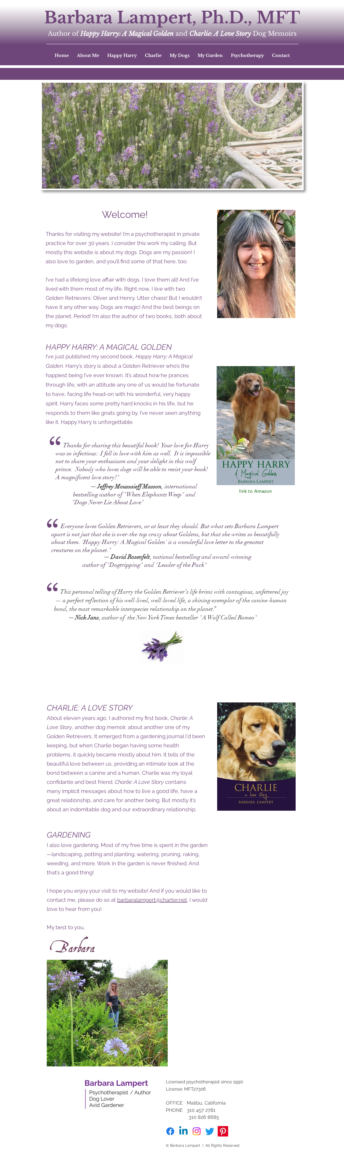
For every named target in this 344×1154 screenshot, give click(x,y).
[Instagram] (196, 1131)
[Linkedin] (183, 1131)
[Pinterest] (223, 1131)
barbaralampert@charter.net (152, 900)
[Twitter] (210, 1131)
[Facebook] (170, 1131)
